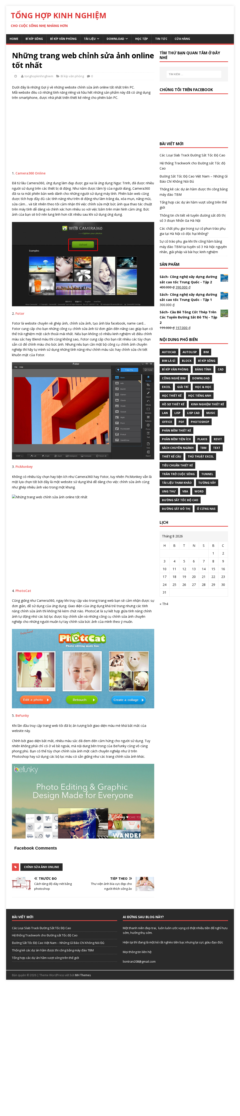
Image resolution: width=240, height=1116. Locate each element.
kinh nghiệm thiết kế (207, 404)
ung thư (169, 491)
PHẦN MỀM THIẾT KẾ (176, 430)
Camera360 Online (30, 173)
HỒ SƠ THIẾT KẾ (173, 404)
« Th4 (164, 604)
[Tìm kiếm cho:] (194, 74)
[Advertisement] (83, 138)
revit (218, 439)
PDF (181, 422)
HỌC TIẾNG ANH (199, 396)
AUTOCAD (169, 352)
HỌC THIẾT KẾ (172, 396)
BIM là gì (168, 361)
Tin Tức (161, 39)
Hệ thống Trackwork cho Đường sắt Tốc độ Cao (45, 935)
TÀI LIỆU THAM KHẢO (177, 483)
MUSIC (210, 413)
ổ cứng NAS (206, 509)
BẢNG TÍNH (203, 369)
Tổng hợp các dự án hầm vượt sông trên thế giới (45, 958)
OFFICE (167, 422)
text (216, 448)
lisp (177, 413)
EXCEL (166, 387)
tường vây (207, 483)
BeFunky (22, 715)
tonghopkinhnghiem (39, 76)
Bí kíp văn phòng (63, 39)
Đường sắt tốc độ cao (180, 500)
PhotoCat (23, 590)
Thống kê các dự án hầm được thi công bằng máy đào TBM (53, 950)
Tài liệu (90, 39)
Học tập (141, 39)
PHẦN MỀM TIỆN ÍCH (176, 439)
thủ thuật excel (201, 456)
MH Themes (83, 975)
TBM (203, 448)
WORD (199, 491)
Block (186, 361)
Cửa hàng (182, 39)
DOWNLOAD (201, 378)
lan (165, 413)
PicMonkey (24, 466)
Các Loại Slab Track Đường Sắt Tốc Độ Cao (192, 155)
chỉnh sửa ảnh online (41, 867)
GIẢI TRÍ (182, 387)
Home (14, 39)
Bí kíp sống (34, 39)
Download (115, 39)
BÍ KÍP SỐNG (206, 361)
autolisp (190, 352)
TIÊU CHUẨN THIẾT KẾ (177, 465)
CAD (221, 369)
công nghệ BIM (174, 378)
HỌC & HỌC (203, 387)
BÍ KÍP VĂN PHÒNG (175, 369)
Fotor (19, 313)
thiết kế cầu (171, 456)
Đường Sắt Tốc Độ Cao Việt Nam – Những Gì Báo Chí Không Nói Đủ (58, 943)
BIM (206, 352)
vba (185, 491)
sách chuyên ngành (178, 448)
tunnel (207, 474)
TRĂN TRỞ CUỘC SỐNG (178, 474)
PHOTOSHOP (200, 422)
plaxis (202, 439)
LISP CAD (193, 413)
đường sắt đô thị (176, 509)
